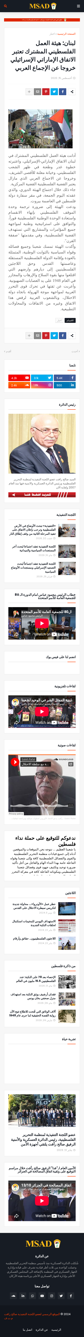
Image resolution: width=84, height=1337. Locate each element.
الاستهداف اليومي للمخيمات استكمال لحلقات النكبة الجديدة (34, 923)
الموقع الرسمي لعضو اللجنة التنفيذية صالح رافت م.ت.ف (32, 1316)
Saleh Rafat (70, 818)
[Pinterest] (46, 91)
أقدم (8, 351)
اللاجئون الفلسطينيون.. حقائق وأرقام (34, 939)
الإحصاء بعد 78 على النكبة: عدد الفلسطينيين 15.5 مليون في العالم (36, 979)
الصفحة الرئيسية (66, 34)
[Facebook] (62, 91)
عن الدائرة (42, 1330)
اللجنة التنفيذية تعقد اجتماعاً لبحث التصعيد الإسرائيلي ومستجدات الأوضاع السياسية (33, 568)
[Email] (37, 91)
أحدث (75, 351)
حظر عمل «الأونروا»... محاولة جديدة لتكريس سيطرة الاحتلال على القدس (34, 906)
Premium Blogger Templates (58, 1325)
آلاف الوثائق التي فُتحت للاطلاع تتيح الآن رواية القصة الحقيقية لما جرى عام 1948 (32, 1014)
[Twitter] (54, 91)
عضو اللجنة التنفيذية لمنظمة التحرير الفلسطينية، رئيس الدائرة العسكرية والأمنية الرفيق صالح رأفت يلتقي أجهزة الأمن (43, 1139)
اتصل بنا (27, 1330)
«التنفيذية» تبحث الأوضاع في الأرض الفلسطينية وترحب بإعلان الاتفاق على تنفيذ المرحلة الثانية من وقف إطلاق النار (32, 530)
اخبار (52, 34)
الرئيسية (56, 1330)
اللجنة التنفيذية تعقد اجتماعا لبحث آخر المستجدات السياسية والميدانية (34, 549)
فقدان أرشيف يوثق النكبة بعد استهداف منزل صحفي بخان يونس (33, 996)
